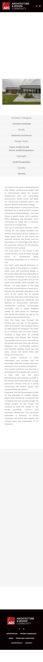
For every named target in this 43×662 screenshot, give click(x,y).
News (11, 638)
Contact (28, 643)
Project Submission (28, 634)
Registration (12, 634)
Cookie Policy (16, 643)
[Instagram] (23, 628)
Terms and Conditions (25, 638)
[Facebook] (19, 628)
